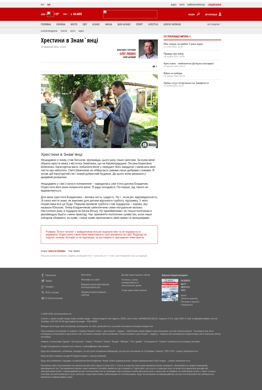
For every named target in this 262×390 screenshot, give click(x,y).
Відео (81, 30)
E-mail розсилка (54, 298)
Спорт (139, 24)
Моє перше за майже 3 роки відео (183, 44)
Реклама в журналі (190, 302)
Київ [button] (43, 14)
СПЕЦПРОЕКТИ (214, 4)
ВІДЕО (173, 4)
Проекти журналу (189, 298)
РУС (42, 4)
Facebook (50, 275)
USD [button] (65, 14)
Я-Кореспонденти (49, 30)
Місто (74, 24)
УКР (49, 4)
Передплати (187, 305)
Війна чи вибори (173, 73)
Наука (108, 24)
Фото (72, 30)
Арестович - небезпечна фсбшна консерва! (189, 63)
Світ (85, 24)
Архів (183, 295)
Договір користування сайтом (135, 275)
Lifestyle (153, 24)
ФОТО (182, 4)
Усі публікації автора (176, 36)
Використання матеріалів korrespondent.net (95, 286)
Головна (46, 24)
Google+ (49, 286)
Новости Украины (56, 251)
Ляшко (76, 251)
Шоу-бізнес (124, 24)
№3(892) (185, 280)
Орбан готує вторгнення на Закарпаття (186, 83)
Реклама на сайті (90, 279)
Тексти (64, 30)
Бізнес (96, 24)
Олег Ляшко (128, 54)
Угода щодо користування (134, 290)
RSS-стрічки (52, 292)
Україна (60, 24)
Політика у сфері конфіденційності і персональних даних (131, 283)
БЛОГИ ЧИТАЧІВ (172, 24)
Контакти (86, 275)
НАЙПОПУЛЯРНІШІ (196, 4)
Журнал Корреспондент (175, 275)
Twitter (48, 281)
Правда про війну (174, 53)
